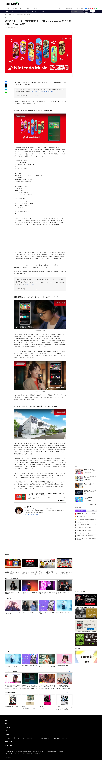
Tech (28, 8)
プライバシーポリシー (10, 753)
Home (8, 8)
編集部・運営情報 (22, 751)
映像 (58, 738)
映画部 (86, 12)
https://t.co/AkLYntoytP (30, 284)
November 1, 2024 (35, 289)
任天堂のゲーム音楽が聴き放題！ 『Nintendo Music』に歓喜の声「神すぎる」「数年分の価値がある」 (46, 494)
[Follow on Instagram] (90, 8)
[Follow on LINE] (96, 8)
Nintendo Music (21, 30)
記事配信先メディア (40, 753)
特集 (7, 11)
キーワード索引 (8, 745)
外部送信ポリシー (30, 753)
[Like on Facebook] (86, 8)
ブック (92, 12)
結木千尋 (16, 30)
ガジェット (23, 738)
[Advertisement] (61, 3)
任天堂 (6, 30)
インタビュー (19, 11)
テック (92, 11)
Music (15, 8)
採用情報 (61, 751)
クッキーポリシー (20, 753)
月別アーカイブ (8, 741)
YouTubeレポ (63, 738)
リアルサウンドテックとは (11, 751)
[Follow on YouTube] (92, 8)
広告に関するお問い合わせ (51, 751)
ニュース (34, 11)
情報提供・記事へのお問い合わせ (36, 751)
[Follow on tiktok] (94, 8)
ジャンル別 (41, 11)
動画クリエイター (48, 738)
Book (35, 8)
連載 (12, 11)
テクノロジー (33, 738)
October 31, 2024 (35, 96)
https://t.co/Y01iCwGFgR (37, 91)
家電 (28, 738)
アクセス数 (80, 510)
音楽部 (86, 11)
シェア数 (92, 510)
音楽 (55, 738)
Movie (22, 8)
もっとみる (68, 598)
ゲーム (17, 738)
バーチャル (40, 738)
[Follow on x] (88, 8)
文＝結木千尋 (7, 27)
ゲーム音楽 (11, 30)
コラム (27, 11)
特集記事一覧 (93, 504)
